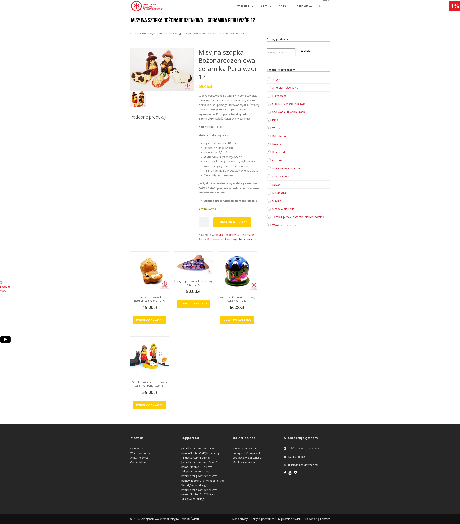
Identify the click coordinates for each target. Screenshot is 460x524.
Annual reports (139, 457)
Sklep (263, 6)
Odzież (276, 200)
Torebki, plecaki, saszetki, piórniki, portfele (298, 217)
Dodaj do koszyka (232, 221)
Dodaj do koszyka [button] (149, 319)
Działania (242, 6)
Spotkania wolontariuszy (248, 457)
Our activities (138, 462)
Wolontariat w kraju (245, 448)
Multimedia (279, 192)
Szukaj (305, 51)
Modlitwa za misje (244, 462)
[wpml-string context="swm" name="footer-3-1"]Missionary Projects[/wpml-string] (200, 453)
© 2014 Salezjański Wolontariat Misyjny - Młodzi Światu (164, 519)
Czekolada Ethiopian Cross (288, 112)
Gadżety (277, 160)
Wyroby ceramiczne (161, 33)
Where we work (140, 453)
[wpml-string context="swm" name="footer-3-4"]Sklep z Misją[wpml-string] (199, 494)
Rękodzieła (279, 136)
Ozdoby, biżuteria (283, 209)
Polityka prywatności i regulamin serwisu (276, 519)
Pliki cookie (310, 519)
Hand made (247, 234)
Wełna (276, 128)
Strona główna (138, 33)
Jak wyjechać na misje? (246, 453)
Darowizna (304, 6)
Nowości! (277, 144)
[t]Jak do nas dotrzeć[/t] (303, 465)
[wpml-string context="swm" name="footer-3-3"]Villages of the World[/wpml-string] (202, 480)
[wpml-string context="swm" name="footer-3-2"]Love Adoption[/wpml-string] (199, 466)
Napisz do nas (297, 456)
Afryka (276, 79)
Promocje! (278, 152)
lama (275, 120)
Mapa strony (240, 519)
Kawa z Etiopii (280, 176)
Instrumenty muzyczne (286, 168)
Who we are (137, 448)
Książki (276, 184)
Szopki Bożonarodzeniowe (215, 239)
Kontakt (325, 519)
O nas (282, 6)
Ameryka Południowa (225, 234)
